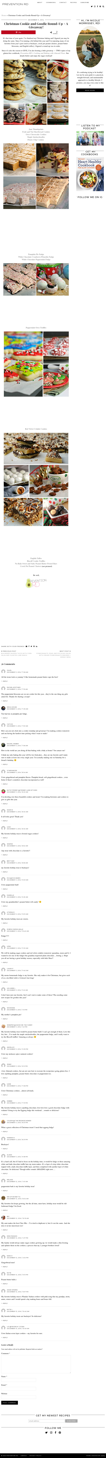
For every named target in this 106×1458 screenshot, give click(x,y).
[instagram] (95, 6)
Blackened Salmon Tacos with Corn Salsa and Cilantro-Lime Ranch (16, 653)
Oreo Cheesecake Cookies (36, 134)
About (39, 2)
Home (4, 15)
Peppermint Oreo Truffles (36, 327)
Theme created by (95, 1455)
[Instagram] (83, 207)
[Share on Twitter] (31, 646)
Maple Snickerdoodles (36, 137)
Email (4, 1385)
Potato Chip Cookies (36, 139)
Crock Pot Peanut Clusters (30, 566)
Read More (90, 90)
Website (4, 1393)
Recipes (73, 2)
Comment (5, 1353)
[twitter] (92, 6)
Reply (5, 681)
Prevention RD (15, 4)
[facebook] (97, 6)
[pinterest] (100, 6)
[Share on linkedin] (36, 646)
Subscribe (85, 2)
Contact (63, 2)
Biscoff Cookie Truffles (36, 561)
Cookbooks (51, 2)
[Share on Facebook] (29, 646)
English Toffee (36, 558)
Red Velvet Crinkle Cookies (36, 429)
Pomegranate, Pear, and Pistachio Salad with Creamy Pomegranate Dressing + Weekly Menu (53, 654)
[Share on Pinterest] (34, 646)
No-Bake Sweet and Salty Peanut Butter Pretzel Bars (36, 563)
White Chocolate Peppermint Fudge (36, 259)
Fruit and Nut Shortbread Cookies (36, 131)
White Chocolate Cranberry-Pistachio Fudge (36, 257)
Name (4, 1376)
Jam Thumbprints (36, 129)
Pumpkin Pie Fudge (36, 254)
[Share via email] (26, 646)
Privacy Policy (36, 1455)
